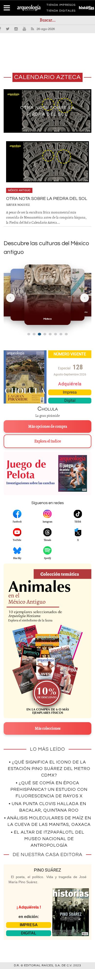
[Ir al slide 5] (50, 334)
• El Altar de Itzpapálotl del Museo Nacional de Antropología (47, 839)
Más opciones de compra (47, 426)
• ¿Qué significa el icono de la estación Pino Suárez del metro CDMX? (49, 769)
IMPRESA (29, 925)
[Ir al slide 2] (34, 334)
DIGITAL (28, 933)
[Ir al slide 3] (39, 334)
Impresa (70, 392)
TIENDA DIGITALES (61, 11)
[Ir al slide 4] (44, 334)
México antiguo (19, 190)
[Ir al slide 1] (28, 334)
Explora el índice (47, 441)
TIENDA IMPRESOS (61, 6)
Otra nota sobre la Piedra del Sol (46, 198)
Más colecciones (47, 728)
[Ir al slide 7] (60, 334)
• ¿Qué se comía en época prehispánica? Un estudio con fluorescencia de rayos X (48, 789)
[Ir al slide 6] (55, 334)
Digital (70, 400)
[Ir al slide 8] (66, 334)
